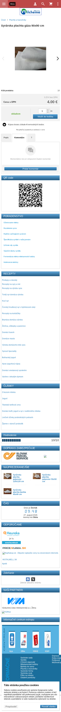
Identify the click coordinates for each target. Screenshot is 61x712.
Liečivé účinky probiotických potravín (17, 417)
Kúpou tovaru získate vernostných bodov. (26, 124)
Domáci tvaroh (8, 332)
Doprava (55, 656)
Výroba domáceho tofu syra (13, 345)
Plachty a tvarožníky (28, 669)
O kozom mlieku (9, 392)
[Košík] (51, 4)
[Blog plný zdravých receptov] (2, 559)
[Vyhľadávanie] (43, 4)
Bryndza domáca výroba (12, 320)
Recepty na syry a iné (11, 284)
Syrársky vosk (26, 673)
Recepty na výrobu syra (12, 288)
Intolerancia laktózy (11, 262)
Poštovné (56, 660)
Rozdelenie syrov (10, 228)
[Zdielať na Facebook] (28, 579)
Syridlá (23, 660)
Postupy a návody (9, 280)
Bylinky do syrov (27, 666)
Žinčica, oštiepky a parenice (14, 326)
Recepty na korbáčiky (11, 313)
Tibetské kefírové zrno (11, 405)
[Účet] (35, 4)
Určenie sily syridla (11, 245)
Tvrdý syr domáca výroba (12, 294)
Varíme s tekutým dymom (12, 377)
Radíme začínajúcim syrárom (15, 234)
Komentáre (19, 138)
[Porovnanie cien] (14, 549)
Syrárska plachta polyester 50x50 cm (49, 478)
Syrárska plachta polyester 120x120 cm (18, 478)
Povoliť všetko (49, 706)
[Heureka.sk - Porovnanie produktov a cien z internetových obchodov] (11, 543)
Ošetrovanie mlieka (11, 222)
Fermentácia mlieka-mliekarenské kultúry (19, 256)
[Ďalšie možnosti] (58, 4)
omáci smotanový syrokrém (15, 370)
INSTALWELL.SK (10, 559)
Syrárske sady (26, 658)
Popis (6, 138)
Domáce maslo (8, 339)
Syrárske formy (27, 671)
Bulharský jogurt (9, 357)
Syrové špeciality (9, 351)
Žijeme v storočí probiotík (12, 424)
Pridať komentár (30, 169)
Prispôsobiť (11, 706)
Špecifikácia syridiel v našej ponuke (17, 239)
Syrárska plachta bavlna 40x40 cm (19, 492)
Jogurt (4, 398)
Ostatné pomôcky (27, 677)
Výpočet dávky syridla (12, 251)
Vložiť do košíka (45, 116)
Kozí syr (5, 301)
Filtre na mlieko (26, 675)
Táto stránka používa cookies (21, 685)
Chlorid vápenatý (27, 662)
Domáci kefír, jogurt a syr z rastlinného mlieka (21, 411)
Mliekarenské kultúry (29, 664)
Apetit (4, 564)
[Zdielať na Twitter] (33, 579)
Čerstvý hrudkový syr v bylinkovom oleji (18, 307)
